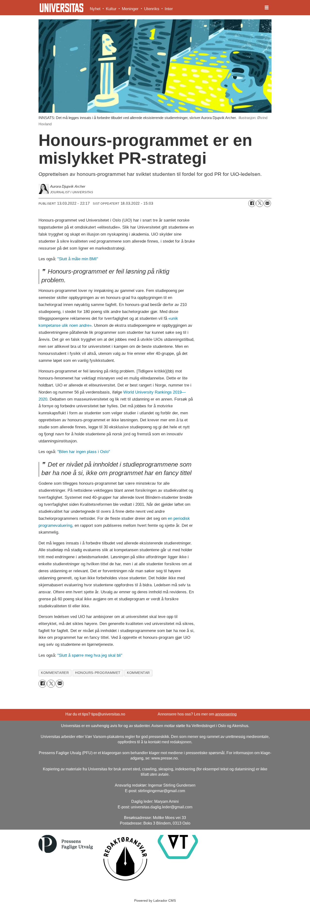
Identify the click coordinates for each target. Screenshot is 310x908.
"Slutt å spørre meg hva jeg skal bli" (89, 655)
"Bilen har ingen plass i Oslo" (83, 451)
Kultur (111, 9)
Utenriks (151, 9)
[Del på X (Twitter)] (259, 203)
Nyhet (95, 9)
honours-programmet (98, 673)
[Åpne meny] (266, 7)
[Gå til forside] (61, 7)
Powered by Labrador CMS (155, 900)
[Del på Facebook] (252, 203)
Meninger (130, 9)
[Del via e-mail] (267, 203)
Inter (169, 9)
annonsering (226, 714)
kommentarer (55, 673)
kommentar (138, 673)
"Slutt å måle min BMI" (77, 259)
